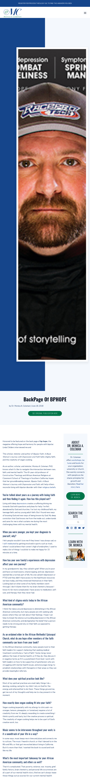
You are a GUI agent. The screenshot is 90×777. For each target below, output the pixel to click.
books (78, 463)
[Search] (78, 522)
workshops (76, 460)
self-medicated (10, 543)
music (18, 741)
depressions (22, 503)
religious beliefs (49, 487)
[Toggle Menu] (85, 13)
